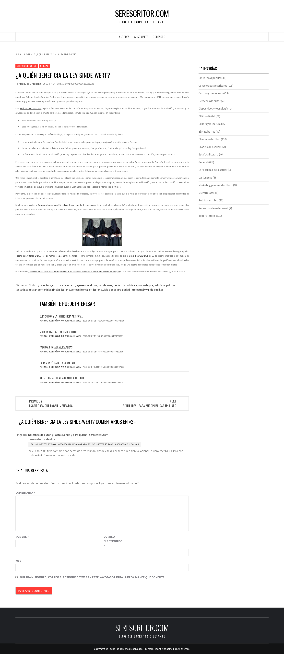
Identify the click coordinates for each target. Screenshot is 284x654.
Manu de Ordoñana (30, 83)
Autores (124, 37)
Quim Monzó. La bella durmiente (57, 363)
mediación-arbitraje (125, 285)
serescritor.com (142, 13)
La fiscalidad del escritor (213, 170)
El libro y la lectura (40, 285)
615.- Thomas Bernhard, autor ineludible (63, 378)
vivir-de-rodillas (153, 290)
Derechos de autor (26, 65)
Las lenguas (205, 177)
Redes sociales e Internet (213, 208)
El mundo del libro (209, 139)
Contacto (159, 37)
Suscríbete (141, 37)
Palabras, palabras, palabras (56, 347)
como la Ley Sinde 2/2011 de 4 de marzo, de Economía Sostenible (47, 255)
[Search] (262, 37)
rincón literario (61, 290)
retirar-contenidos (40, 290)
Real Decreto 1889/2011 (30, 108)
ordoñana (160, 285)
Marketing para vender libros (216, 185)
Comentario (25, 492)
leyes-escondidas (86, 285)
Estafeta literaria (208, 154)
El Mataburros (207, 131)
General (44, 65)
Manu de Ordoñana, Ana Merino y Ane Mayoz (63, 320)
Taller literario (207, 216)
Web (18, 561)
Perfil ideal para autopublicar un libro (149, 403)
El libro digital (207, 116)
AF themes (183, 648)
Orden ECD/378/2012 (138, 255)
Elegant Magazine (162, 648)
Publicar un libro (208, 200)
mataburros (105, 285)
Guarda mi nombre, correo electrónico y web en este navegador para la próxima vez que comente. (92, 577)
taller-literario (93, 290)
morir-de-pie (145, 285)
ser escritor (78, 290)
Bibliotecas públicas (211, 78)
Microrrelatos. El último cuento (58, 332)
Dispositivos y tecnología (213, 108)
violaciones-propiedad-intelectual (123, 290)
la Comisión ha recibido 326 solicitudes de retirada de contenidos (65, 205)
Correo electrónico (112, 541)
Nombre (22, 537)
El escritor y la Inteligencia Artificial (61, 316)
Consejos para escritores (213, 85)
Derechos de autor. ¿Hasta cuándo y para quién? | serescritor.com (68, 435)
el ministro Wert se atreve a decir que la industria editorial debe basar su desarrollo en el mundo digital (74, 271)
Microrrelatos (206, 193)
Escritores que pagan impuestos (51, 403)
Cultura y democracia (211, 93)
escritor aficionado (63, 285)
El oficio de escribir (210, 147)
